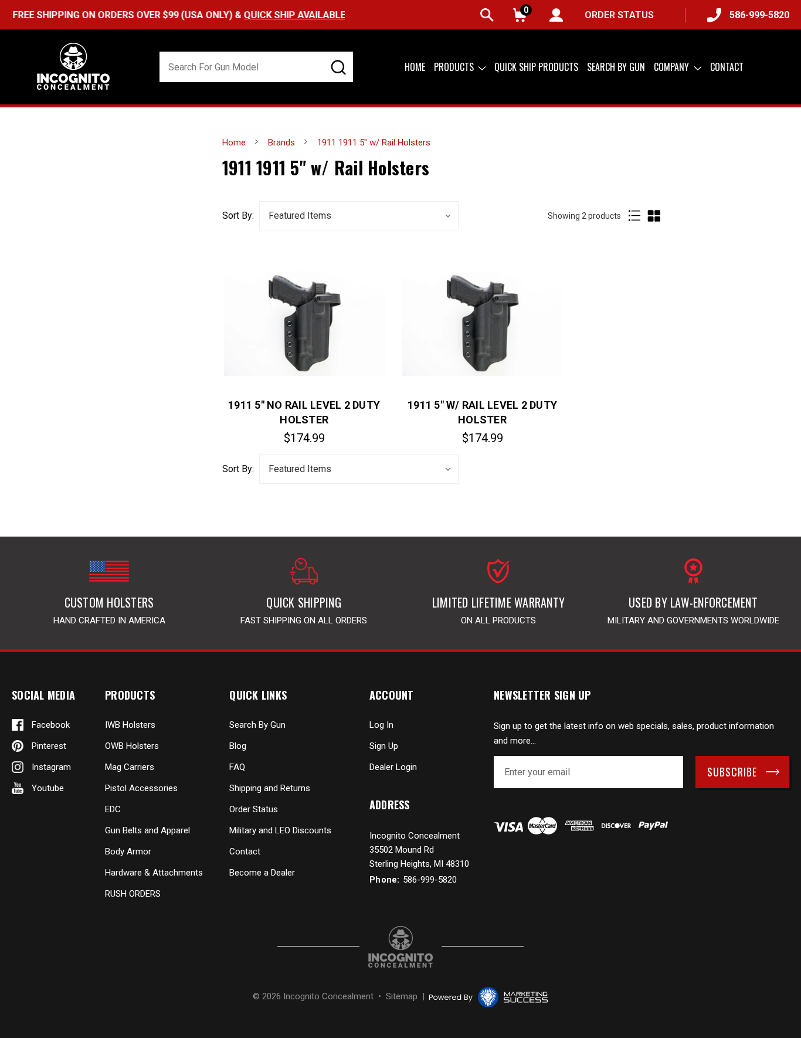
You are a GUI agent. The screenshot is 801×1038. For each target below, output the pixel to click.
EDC (113, 809)
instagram (51, 767)
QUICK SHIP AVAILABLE (294, 15)
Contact (727, 67)
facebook (51, 725)
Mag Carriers (129, 767)
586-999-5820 (759, 15)
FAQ (237, 767)
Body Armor (128, 851)
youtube (48, 788)
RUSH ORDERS (133, 893)
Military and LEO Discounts (280, 830)
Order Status (253, 809)
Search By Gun (257, 725)
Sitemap (402, 996)
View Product (304, 321)
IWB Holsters (130, 725)
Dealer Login (393, 767)
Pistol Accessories (141, 788)
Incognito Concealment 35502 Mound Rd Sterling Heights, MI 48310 (419, 849)
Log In (381, 725)
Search (487, 15)
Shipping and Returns (269, 788)
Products (455, 67)
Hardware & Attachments (154, 872)
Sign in (556, 15)
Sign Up (383, 746)
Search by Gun (616, 67)
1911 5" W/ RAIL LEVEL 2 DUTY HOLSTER (482, 412)
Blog (237, 746)
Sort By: (238, 216)
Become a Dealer (262, 872)
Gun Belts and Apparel (147, 830)
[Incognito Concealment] (400, 947)
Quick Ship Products (536, 67)
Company (672, 67)
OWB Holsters (132, 746)
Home (415, 67)
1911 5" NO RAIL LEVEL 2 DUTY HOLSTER (304, 412)
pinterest (49, 746)
